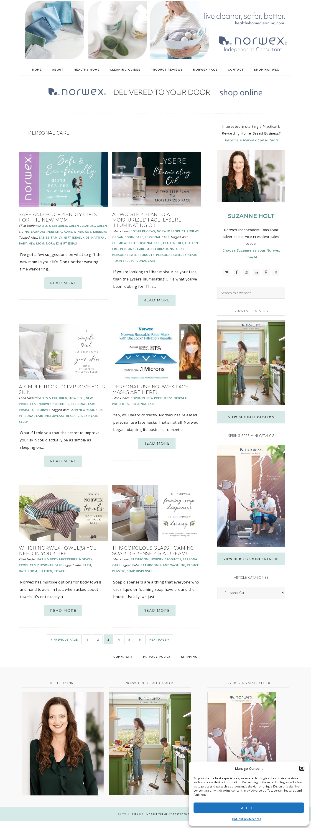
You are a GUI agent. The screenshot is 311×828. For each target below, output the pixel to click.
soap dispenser (140, 571)
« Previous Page (64, 639)
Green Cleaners (82, 226)
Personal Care (59, 231)
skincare (190, 255)
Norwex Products (53, 404)
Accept (249, 807)
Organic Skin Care (127, 237)
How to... (76, 398)
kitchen (45, 571)
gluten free (173, 243)
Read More (63, 283)
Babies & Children (52, 226)
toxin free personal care (134, 261)
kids (86, 237)
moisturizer (157, 249)
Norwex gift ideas (61, 243)
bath (87, 565)
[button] (302, 768)
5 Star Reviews (143, 231)
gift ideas (72, 237)
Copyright (123, 656)
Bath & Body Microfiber (57, 559)
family (56, 237)
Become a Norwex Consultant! (251, 140)
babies (44, 237)
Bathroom (140, 559)
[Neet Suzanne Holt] (63, 743)
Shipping (189, 656)
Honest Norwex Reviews (155, 32)
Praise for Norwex (35, 410)
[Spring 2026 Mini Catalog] (251, 496)
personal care (168, 255)
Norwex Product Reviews (178, 231)
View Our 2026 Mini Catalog (251, 559)
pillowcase (55, 416)
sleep (23, 422)
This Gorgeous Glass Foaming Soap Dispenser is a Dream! (153, 550)
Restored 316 (183, 814)
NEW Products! (159, 398)
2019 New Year (82, 410)
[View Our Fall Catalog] (251, 362)
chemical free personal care (136, 243)
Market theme (157, 814)
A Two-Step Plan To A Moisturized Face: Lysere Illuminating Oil (146, 220)
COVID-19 (138, 398)
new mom (36, 243)
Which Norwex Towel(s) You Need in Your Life (58, 550)
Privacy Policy (157, 656)
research (74, 416)
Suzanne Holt (251, 216)
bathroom (28, 571)
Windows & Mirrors (90, 231)
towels (60, 571)
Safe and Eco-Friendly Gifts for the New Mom (58, 217)
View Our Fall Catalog (251, 417)
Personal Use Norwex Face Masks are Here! (150, 389)
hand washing (172, 565)
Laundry (38, 231)
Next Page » (159, 639)
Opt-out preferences (246, 819)
